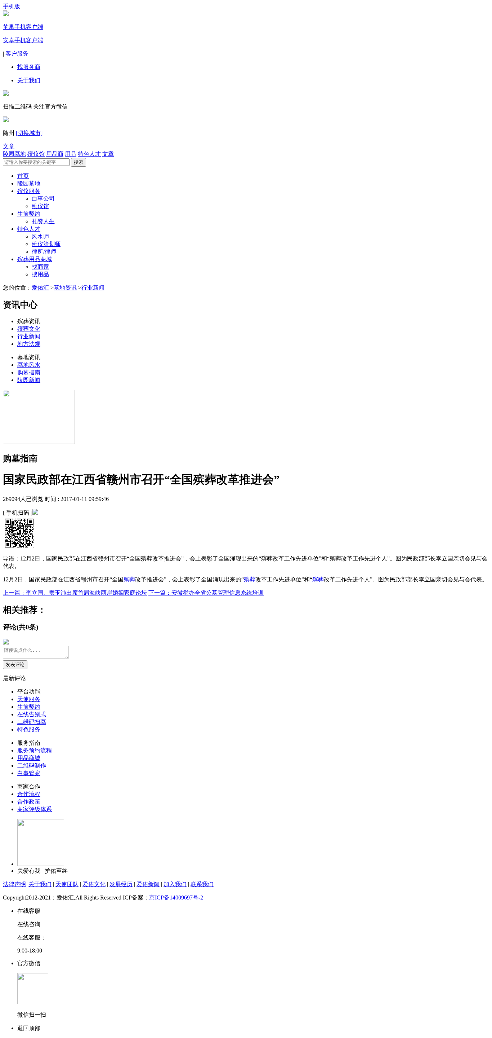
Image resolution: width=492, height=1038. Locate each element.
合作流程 (28, 794)
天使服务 (28, 699)
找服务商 (28, 67)
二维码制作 (31, 765)
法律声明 (14, 884)
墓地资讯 (65, 288)
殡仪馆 (36, 154)
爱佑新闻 (148, 884)
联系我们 (202, 884)
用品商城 (28, 758)
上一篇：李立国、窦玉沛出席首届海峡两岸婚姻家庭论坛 (75, 593)
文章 (8, 146)
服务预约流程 (34, 750)
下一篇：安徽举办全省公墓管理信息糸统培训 (206, 593)
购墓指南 (28, 372)
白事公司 (43, 198)
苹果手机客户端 (23, 27)
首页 (23, 176)
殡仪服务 (28, 191)
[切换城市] (29, 133)
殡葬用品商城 (34, 259)
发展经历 (121, 884)
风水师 (40, 236)
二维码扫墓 (31, 722)
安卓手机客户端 (23, 40)
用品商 (54, 154)
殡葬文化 (28, 329)
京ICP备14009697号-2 (176, 897)
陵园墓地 (14, 154)
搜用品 (40, 274)
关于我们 (28, 80)
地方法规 (28, 344)
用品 (70, 154)
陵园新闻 (28, 380)
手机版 (11, 6)
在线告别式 (31, 714)
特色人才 (89, 154)
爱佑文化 (94, 884)
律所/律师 (44, 251)
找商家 (40, 267)
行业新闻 (92, 288)
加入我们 (175, 884)
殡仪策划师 (46, 244)
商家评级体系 (34, 809)
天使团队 (67, 884)
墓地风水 (28, 365)
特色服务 (28, 729)
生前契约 (28, 214)
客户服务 (16, 53)
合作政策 (28, 802)
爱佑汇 (40, 288)
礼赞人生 (43, 221)
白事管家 (28, 773)
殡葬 (129, 579)
